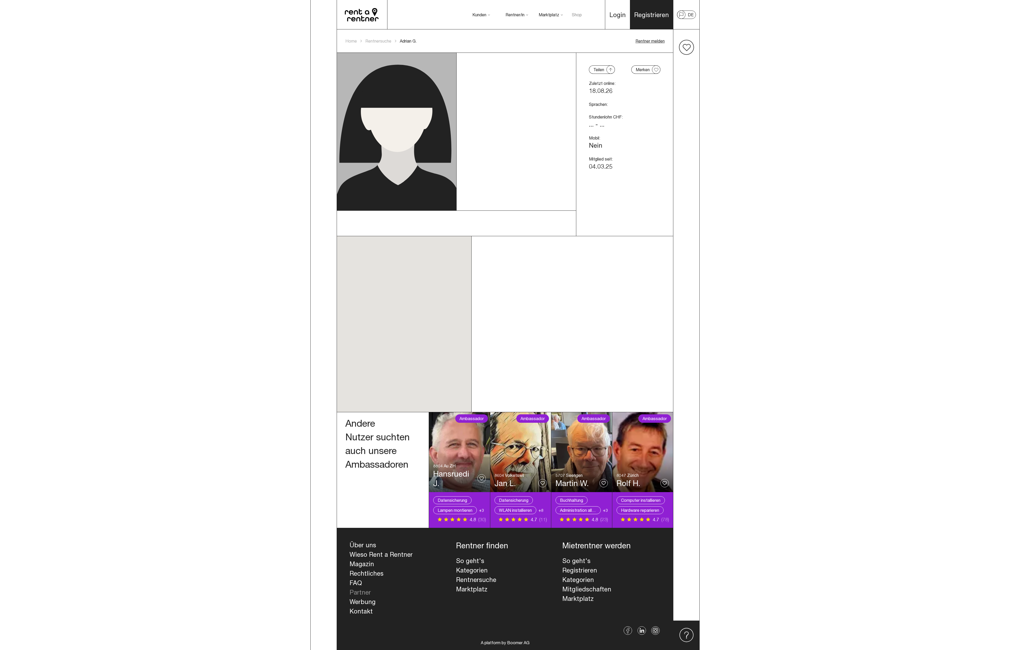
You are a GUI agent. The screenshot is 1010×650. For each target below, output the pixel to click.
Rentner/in (515, 14)
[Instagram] (655, 630)
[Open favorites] (686, 47)
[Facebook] (628, 630)
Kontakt (361, 611)
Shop (577, 14)
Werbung (363, 601)
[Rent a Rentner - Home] (362, 15)
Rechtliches (366, 573)
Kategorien (472, 570)
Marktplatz (549, 14)
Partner (360, 592)
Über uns (363, 545)
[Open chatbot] (686, 635)
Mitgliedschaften (586, 589)
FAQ (356, 582)
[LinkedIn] (642, 630)
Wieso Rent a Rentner (381, 554)
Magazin (362, 564)
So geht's (470, 560)
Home (351, 40)
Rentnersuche (378, 40)
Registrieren (579, 570)
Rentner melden (650, 40)
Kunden (479, 14)
